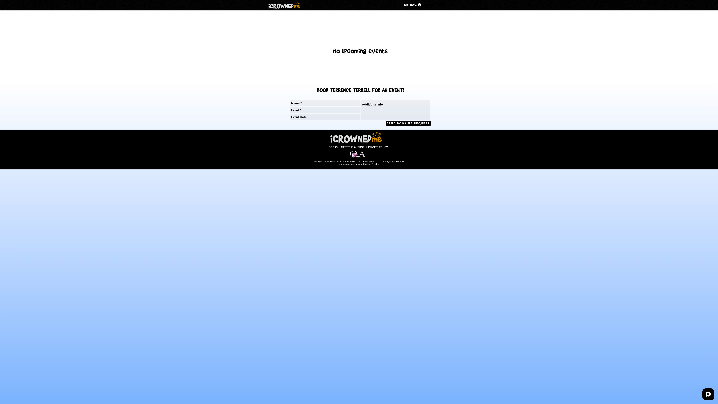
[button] (412, 5)
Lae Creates (373, 164)
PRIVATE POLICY (378, 147)
